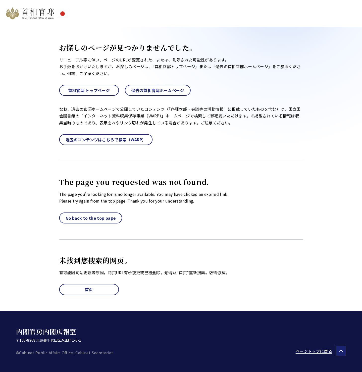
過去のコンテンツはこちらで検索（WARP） (106, 140)
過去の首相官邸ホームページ (157, 90)
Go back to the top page (91, 218)
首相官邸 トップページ (89, 90)
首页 (89, 289)
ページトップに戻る (314, 351)
